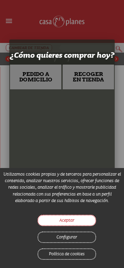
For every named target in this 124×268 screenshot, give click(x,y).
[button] (36, 77)
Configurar (66, 236)
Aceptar (66, 220)
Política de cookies (67, 253)
